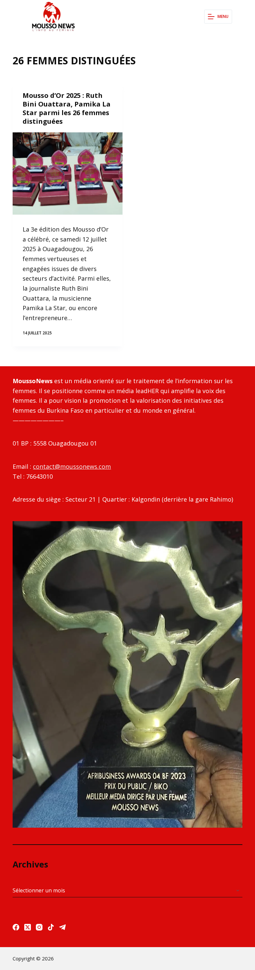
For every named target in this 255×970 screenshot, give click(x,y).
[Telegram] (62, 927)
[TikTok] (50, 927)
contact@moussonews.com (72, 466)
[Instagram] (39, 927)
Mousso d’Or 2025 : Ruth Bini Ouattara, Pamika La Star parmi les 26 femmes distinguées (67, 108)
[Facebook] (16, 927)
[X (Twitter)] (27, 927)
